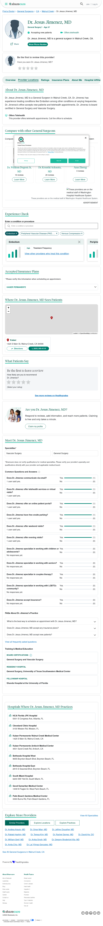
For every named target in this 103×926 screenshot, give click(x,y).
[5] (36, 67)
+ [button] (8, 307)
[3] (28, 67)
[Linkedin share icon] (91, 913)
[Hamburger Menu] (7, 4)
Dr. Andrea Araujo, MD (15, 829)
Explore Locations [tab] (42, 822)
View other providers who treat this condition (47, 253)
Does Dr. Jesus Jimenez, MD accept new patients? (29, 634)
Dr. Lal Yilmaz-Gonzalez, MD (39, 844)
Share (16, 44)
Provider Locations (28, 79)
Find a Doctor (9, 11)
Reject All (59, 160)
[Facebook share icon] (83, 913)
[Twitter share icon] (95, 913)
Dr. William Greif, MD (14, 839)
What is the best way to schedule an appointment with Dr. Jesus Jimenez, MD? (42, 621)
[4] (32, 67)
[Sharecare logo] (30, 911)
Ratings (45, 80)
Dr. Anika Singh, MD (38, 839)
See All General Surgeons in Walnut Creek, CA (23, 851)
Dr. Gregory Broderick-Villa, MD (66, 839)
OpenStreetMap (85, 333)
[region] (51, 150)
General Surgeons (25, 11)
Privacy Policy (51, 152)
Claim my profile (35, 426)
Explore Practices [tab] (67, 822)
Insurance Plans (60, 80)
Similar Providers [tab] (16, 822)
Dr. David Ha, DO (86, 834)
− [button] (8, 311)
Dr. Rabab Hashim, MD (15, 834)
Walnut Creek (48, 11)
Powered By (7, 862)
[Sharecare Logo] (17, 4)
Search (81, 4)
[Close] (85, 138)
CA (37, 11)
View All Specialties (89, 815)
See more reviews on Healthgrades (51, 395)
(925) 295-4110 (40, 348)
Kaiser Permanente (16, 287)
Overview (11, 80)
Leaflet (75, 333)
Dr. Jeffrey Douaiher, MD (63, 829)
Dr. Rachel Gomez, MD (63, 834)
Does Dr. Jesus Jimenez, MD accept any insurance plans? (33, 627)
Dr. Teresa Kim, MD (39, 834)
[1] (19, 67)
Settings (26, 160)
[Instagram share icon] (87, 913)
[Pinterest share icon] (98, 913)
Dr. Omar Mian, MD (38, 829)
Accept (77, 160)
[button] (38, 471)
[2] (23, 67)
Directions (18, 348)
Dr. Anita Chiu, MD (13, 844)
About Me (77, 80)
